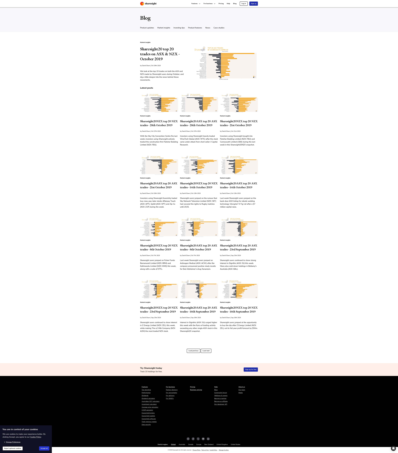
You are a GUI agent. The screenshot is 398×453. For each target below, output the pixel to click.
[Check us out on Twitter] (198, 438)
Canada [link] (190, 444)
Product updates (147, 28)
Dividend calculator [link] (148, 398)
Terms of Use (205, 450)
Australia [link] (182, 444)
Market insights (163, 28)
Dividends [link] (145, 396)
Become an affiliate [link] (221, 401)
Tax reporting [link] (146, 390)
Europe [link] (198, 444)
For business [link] (170, 387)
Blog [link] (235, 4)
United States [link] (235, 444)
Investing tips (179, 28)
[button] (393, 448)
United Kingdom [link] (222, 444)
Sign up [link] (253, 4)
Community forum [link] (220, 393)
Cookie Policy (213, 450)
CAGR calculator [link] (147, 410)
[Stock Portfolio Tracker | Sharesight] (148, 4)
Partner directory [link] (172, 390)
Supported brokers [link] (148, 413)
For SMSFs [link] (170, 398)
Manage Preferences (13, 442)
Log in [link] (243, 4)
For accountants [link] (171, 393)
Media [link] (240, 393)
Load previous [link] (194, 351)
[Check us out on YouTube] (203, 438)
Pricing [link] (221, 4)
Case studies (219, 28)
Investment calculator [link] (149, 404)
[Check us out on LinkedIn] (208, 438)
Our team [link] (241, 390)
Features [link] (145, 387)
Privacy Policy (196, 450)
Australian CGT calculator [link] (151, 401)
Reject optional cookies (12, 448)
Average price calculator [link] (150, 407)
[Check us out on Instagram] (188, 438)
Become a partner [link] (220, 398)
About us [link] (241, 387)
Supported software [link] (149, 419)
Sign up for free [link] (250, 369)
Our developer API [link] (220, 404)
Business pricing (196, 390)
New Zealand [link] (209, 444)
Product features (195, 28)
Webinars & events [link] (221, 396)
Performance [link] (146, 393)
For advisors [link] (170, 396)
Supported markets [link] (148, 416)
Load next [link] (206, 351)
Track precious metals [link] (149, 422)
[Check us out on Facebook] (193, 438)
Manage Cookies (224, 450)
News (207, 28)
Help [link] (228, 4)
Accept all (44, 448)
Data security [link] (146, 425)
